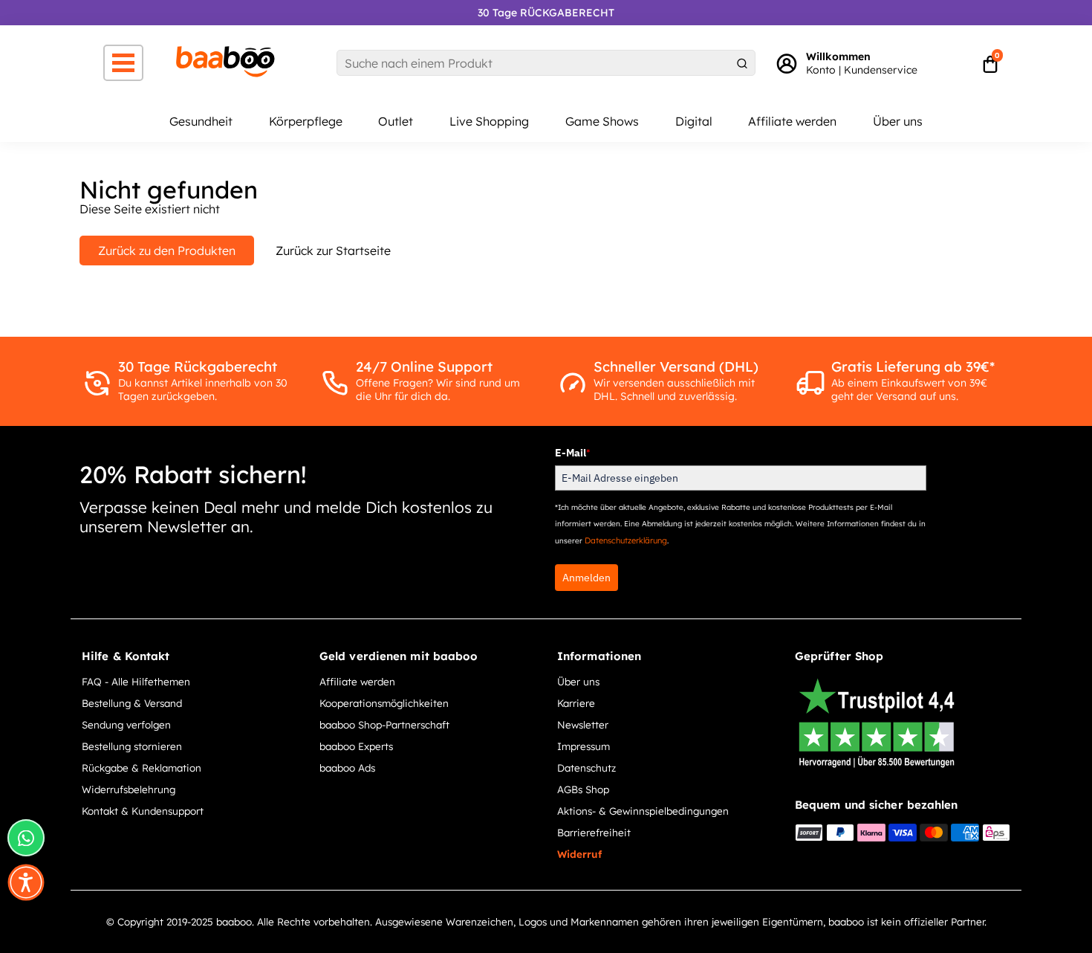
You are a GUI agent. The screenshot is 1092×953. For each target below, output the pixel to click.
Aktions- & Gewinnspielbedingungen (643, 810)
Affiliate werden (792, 121)
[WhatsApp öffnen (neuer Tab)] (26, 837)
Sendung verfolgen (126, 724)
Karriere (576, 703)
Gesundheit (201, 121)
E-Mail (572, 452)
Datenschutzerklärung (626, 540)
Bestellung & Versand (132, 703)
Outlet (395, 121)
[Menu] (123, 63)
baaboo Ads (347, 767)
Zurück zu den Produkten (166, 250)
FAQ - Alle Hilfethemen (136, 681)
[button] (26, 882)
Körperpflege (305, 121)
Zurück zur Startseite (333, 250)
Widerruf (579, 853)
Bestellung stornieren (132, 746)
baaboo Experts (356, 746)
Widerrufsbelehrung (128, 789)
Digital (693, 121)
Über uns (898, 121)
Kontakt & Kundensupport (143, 810)
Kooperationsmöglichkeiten (384, 703)
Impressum (583, 746)
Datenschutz (586, 767)
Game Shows (602, 121)
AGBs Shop (583, 789)
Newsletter (582, 724)
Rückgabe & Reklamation (141, 767)
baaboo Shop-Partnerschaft (384, 724)
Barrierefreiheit (594, 832)
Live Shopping (489, 121)
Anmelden (586, 577)
